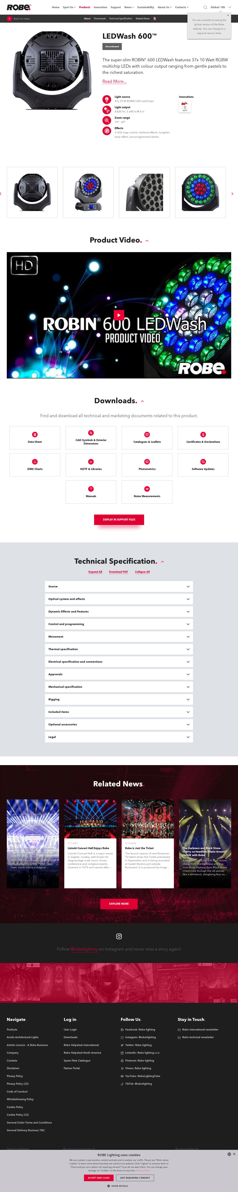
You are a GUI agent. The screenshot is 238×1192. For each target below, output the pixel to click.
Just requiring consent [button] (135, 1177)
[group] (232, 193)
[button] (119, 1186)
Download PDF (118, 572)
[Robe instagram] (119, 936)
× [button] (234, 1154)
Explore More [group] (119, 904)
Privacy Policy (143, 1170)
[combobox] (229, 1154)
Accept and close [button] (99, 1177)
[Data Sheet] (154, 19)
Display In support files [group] (119, 519)
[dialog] (119, 1171)
